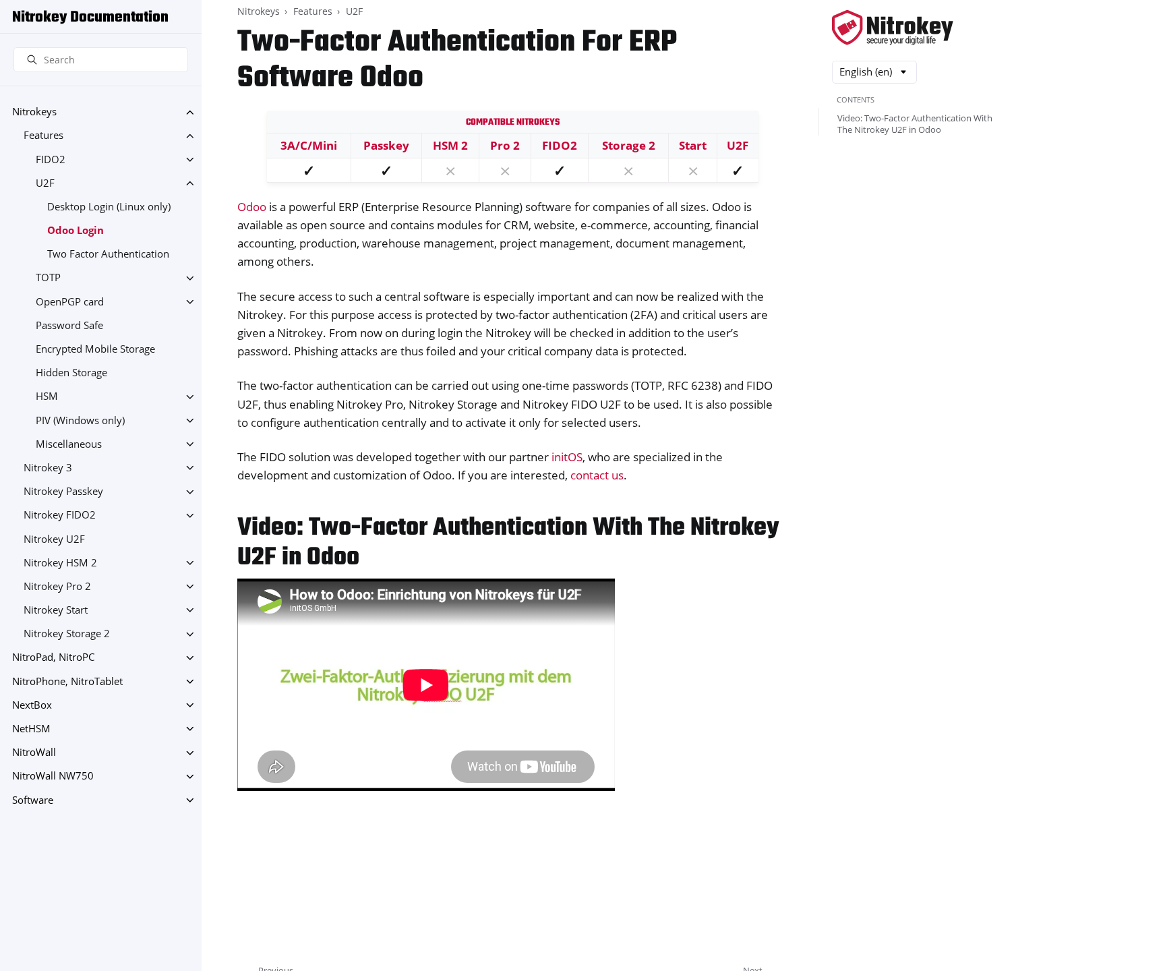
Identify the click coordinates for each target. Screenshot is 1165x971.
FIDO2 (50, 159)
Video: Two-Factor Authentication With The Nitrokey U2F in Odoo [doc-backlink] (508, 543)
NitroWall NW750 (53, 776)
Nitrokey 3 (48, 468)
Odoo (251, 206)
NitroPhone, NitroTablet (67, 681)
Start (693, 145)
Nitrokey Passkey (63, 492)
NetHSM (31, 729)
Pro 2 (505, 145)
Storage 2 (628, 145)
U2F (45, 183)
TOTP (48, 278)
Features (43, 136)
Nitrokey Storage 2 (67, 634)
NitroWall (34, 753)
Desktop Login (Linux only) (109, 207)
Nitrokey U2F (54, 539)
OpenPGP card (70, 302)
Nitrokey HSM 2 (60, 563)
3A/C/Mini (308, 145)
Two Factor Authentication (108, 254)
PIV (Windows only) (80, 420)
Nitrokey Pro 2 (57, 586)
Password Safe (69, 325)
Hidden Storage (71, 373)
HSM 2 (450, 145)
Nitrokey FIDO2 (60, 515)
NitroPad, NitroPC (53, 658)
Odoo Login (75, 230)
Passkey (386, 145)
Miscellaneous (69, 444)
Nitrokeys (34, 112)
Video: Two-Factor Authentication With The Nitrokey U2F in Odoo (914, 124)
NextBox (32, 705)
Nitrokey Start (56, 610)
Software (32, 800)
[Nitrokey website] (892, 28)
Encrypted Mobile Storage (95, 349)
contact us (597, 475)
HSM (47, 397)
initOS (566, 457)
